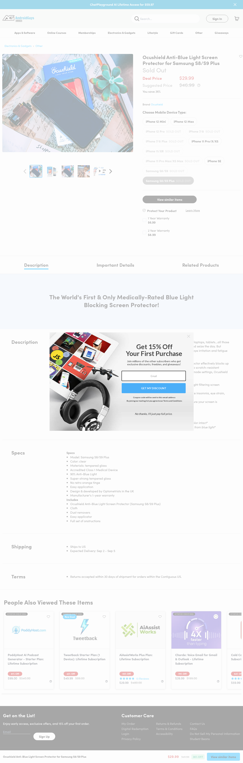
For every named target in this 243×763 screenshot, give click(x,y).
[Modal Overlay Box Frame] (121, 381)
